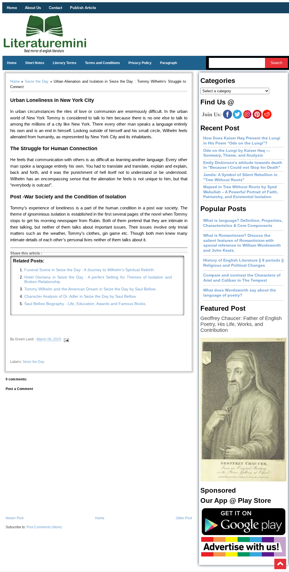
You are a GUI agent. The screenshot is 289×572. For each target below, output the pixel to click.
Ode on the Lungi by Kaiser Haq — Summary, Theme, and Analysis (236, 153)
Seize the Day (37, 81)
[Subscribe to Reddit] (267, 118)
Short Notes (34, 63)
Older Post (184, 518)
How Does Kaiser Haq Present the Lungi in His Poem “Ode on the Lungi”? (241, 140)
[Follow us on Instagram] (247, 118)
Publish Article (83, 8)
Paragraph (168, 63)
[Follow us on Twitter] (237, 118)
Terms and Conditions (102, 63)
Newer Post (14, 518)
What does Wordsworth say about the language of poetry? (239, 292)
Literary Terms (64, 63)
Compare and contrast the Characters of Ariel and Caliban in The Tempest (242, 277)
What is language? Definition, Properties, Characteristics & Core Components (243, 223)
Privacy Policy (140, 63)
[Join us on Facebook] (227, 118)
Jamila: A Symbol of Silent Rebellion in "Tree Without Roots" (240, 177)
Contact (55, 8)
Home (12, 8)
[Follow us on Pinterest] (257, 118)
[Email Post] (66, 339)
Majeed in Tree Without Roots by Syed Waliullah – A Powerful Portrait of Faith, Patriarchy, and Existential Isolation (240, 192)
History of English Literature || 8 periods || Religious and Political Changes (243, 263)
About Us (33, 8)
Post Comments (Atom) (44, 527)
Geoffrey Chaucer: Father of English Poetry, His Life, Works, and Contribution (241, 324)
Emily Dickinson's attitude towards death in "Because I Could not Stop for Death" (242, 165)
